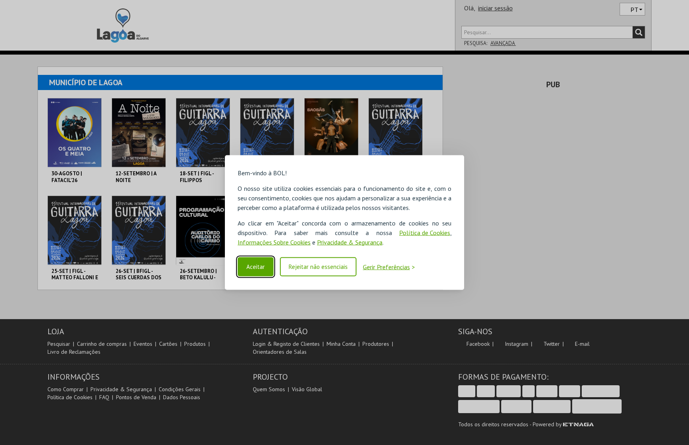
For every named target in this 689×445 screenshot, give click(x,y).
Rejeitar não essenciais (318, 267)
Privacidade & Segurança (349, 242)
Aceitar (255, 267)
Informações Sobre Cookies (274, 242)
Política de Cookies (424, 232)
